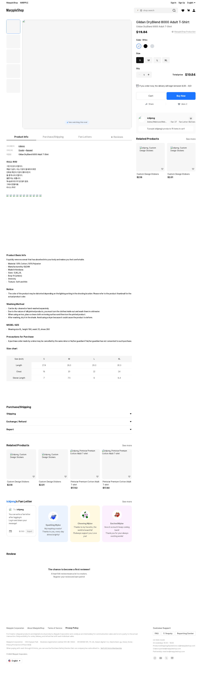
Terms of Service (55, 628)
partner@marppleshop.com (170, 649)
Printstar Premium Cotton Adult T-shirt (85, 483)
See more (127, 445)
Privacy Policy (72, 628)
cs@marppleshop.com (186, 646)
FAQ (156, 633)
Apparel (29, 150)
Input (29, 531)
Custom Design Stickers (18, 481)
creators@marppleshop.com (173, 652)
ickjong (22, 146)
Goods (21, 150)
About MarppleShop (35, 628)
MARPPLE (24, 3)
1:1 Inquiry (167, 633)
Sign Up (182, 3)
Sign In (173, 3)
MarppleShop (12, 3)
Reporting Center (185, 633)
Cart (150, 96)
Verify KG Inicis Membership (111, 648)
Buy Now (181, 96)
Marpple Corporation (15, 628)
